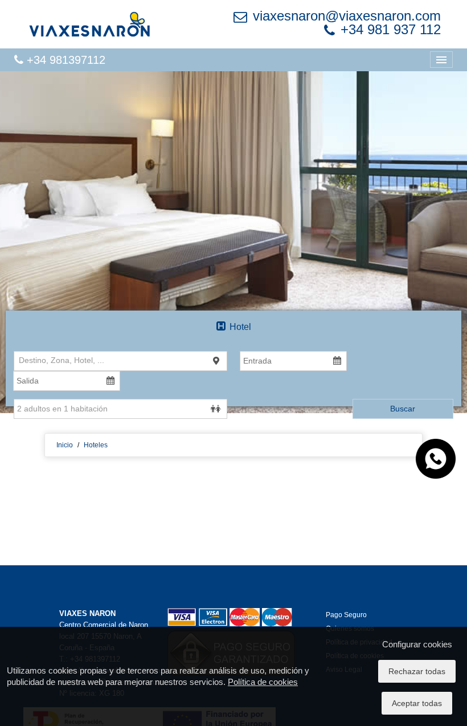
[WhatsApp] (436, 458)
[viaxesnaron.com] (89, 24)
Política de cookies (263, 682)
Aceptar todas (417, 703)
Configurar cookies (417, 644)
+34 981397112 (64, 60)
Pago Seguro (346, 615)
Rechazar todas (416, 671)
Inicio (64, 445)
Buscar (402, 408)
